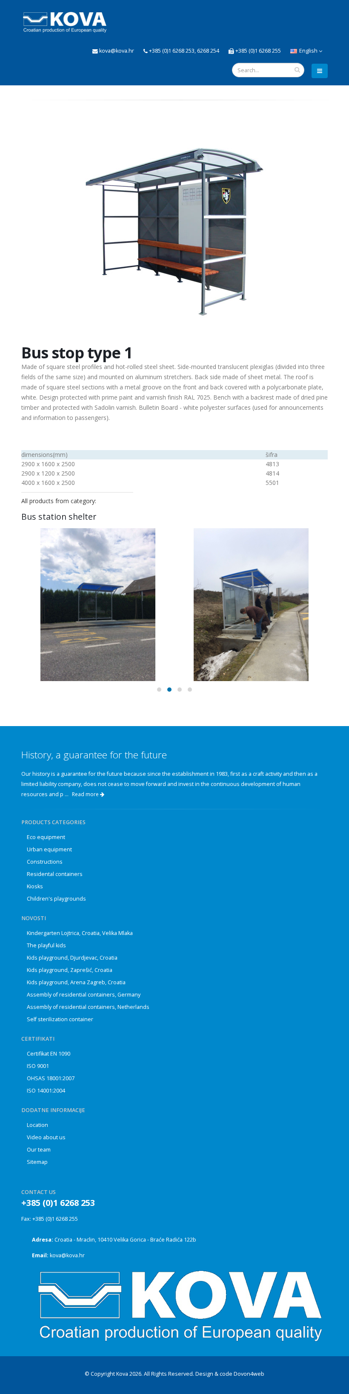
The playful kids (46, 945)
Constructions (45, 861)
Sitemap (37, 1162)
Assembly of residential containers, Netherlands (88, 1007)
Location (37, 1125)
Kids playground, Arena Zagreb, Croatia (76, 982)
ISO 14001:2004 (46, 1090)
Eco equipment (46, 837)
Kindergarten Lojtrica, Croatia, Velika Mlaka (80, 933)
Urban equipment (49, 849)
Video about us (46, 1137)
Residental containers (55, 874)
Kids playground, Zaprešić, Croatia (69, 970)
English (308, 50)
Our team (39, 1149)
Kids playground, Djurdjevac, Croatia (72, 957)
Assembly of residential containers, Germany (83, 994)
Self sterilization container (60, 1019)
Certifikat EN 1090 (48, 1053)
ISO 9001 (38, 1066)
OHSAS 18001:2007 (50, 1078)
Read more (86, 794)
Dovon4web (249, 1373)
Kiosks (35, 886)
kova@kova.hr (67, 1255)
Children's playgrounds (56, 898)
